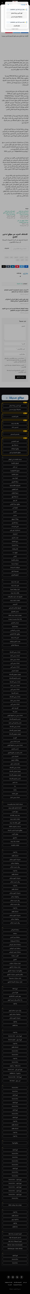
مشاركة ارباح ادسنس (16, 16)
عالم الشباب (17, 25)
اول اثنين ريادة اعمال (16, 13)
